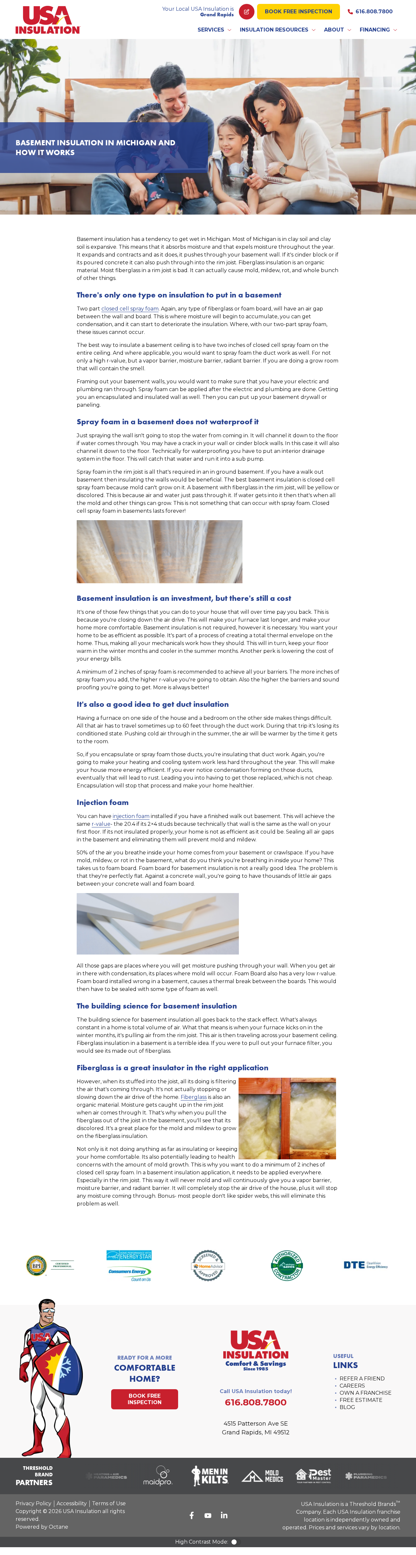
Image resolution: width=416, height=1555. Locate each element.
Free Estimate (361, 1400)
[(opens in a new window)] (99, 1476)
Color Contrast (236, 1542)
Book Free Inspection (298, 11)
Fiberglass (194, 1097)
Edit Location (246, 12)
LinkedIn (224, 1515)
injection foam (131, 816)
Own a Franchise (366, 1393)
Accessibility (72, 1503)
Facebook (192, 1515)
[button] (215, 30)
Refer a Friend (362, 1379)
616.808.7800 (374, 11)
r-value (101, 824)
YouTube (208, 1515)
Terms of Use (109, 1503)
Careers (352, 1386)
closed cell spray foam (130, 309)
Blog (347, 1407)
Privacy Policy (33, 1503)
